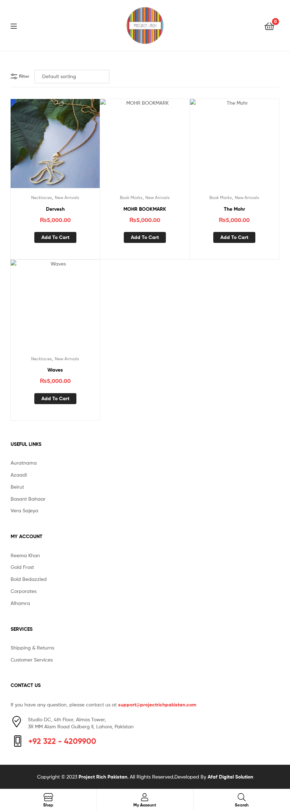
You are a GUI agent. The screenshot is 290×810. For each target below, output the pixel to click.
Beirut (17, 487)
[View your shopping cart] (269, 26)
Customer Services (32, 660)
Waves (55, 370)
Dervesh (55, 209)
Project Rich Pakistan (103, 777)
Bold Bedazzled (29, 579)
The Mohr (234, 209)
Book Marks (131, 197)
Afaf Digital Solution (230, 777)
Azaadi (19, 475)
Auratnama (24, 463)
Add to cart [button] (55, 237)
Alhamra (20, 603)
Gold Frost (22, 567)
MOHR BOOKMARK (144, 209)
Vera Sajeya (24, 510)
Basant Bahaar (28, 499)
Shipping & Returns (32, 648)
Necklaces (41, 197)
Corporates (23, 591)
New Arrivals (67, 197)
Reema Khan (25, 555)
